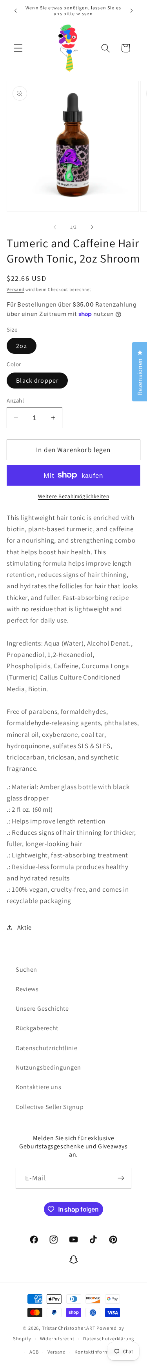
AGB (34, 1351)
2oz (21, 346)
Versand (15, 289)
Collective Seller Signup (50, 1107)
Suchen (26, 969)
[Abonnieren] (121, 1178)
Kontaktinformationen (100, 1351)
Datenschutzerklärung (108, 1338)
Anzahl (15, 400)
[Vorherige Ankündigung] (15, 10)
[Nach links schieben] (55, 227)
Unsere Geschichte (42, 1008)
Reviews (27, 989)
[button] (18, 48)
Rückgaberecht (37, 1028)
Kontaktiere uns (38, 1087)
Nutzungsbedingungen (48, 1067)
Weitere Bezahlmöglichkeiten (73, 496)
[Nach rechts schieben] (92, 227)
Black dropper (37, 380)
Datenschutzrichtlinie (47, 1048)
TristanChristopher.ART (69, 1328)
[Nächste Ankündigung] (131, 10)
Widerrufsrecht (57, 1338)
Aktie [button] (24, 927)
